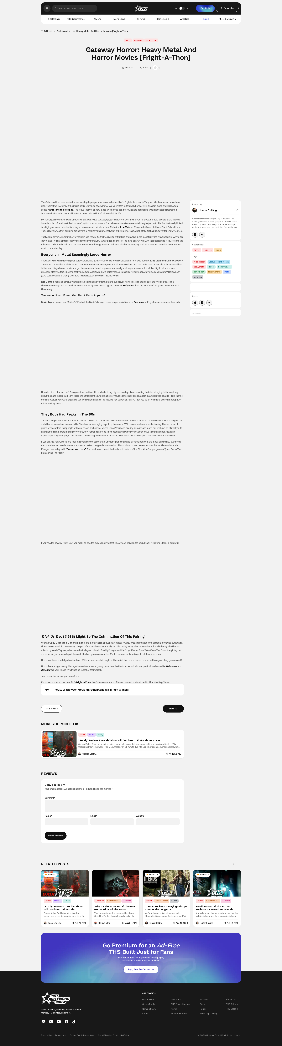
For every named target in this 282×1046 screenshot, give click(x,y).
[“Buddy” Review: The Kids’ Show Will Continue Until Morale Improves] (59, 744)
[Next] (239, 864)
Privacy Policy (60, 1035)
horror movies (224, 267)
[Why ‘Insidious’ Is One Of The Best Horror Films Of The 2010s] (115, 883)
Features (138, 40)
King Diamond (214, 272)
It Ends (174, 901)
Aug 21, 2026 (131, 923)
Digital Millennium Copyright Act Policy (113, 1035)
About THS (231, 999)
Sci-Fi (145, 1013)
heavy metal (199, 267)
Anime (174, 1009)
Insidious (127, 901)
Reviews (97, 19)
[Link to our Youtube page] (58, 1021)
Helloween (171, 666)
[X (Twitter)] (195, 235)
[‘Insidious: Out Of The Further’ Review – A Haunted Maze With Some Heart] (217, 883)
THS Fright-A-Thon (81, 682)
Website (140, 816)
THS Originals (54, 19)
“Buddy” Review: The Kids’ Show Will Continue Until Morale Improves (119, 740)
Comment (50, 798)
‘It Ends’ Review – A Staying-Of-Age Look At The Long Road (166, 908)
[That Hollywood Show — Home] (141, 8)
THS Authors (232, 1004)
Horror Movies (113, 901)
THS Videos (232, 1008)
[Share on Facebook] (195, 303)
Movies (91, 735)
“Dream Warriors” (75, 449)
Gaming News (149, 1009)
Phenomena (140, 302)
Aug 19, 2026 (182, 923)
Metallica (198, 277)
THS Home (46, 31)
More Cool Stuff (226, 19)
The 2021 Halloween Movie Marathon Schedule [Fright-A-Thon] (91, 689)
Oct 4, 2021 (130, 67)
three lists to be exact (60, 209)
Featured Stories (179, 1013)
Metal (226, 272)
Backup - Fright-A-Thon (219, 262)
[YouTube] (202, 235)
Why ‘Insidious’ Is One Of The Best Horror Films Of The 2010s (114, 908)
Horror (128, 40)
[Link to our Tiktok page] (74, 1021)
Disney (203, 1004)
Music (206, 19)
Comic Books (162, 19)
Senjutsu (45, 669)
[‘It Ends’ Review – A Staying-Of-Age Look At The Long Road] (166, 883)
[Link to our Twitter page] (43, 1021)
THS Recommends (76, 19)
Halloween (128, 285)
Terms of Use (46, 1035)
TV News (141, 19)
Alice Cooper (151, 40)
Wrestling (184, 19)
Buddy (100, 735)
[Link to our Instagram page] (51, 1021)
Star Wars (176, 999)
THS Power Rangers (180, 1004)
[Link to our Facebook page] (66, 1021)
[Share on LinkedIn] (209, 303)
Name (48, 816)
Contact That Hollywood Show (82, 1035)
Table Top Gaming (208, 1013)
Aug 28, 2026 (175, 753)
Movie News (119, 19)
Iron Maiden (126, 227)
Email (93, 816)
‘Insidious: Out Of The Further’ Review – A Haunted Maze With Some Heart (214, 908)
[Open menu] (47, 8)
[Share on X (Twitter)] (202, 303)
